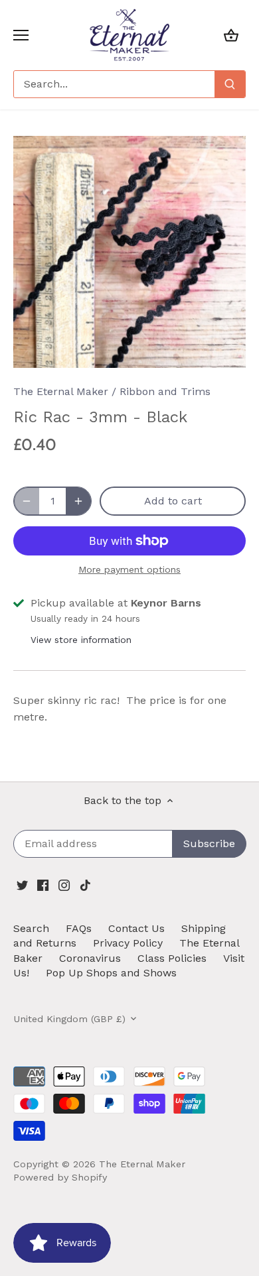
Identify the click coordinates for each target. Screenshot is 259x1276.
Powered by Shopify (60, 1177)
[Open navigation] (21, 35)
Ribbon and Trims (165, 391)
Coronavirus (90, 958)
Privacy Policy (128, 943)
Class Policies (172, 958)
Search (31, 928)
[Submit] (230, 84)
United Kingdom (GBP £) (69, 1019)
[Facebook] (42, 885)
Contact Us (136, 928)
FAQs (79, 928)
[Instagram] (64, 885)
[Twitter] (22, 885)
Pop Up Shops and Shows (111, 972)
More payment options (129, 570)
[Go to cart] (231, 35)
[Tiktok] (85, 885)
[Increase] (78, 501)
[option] (129, 252)
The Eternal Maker (60, 391)
